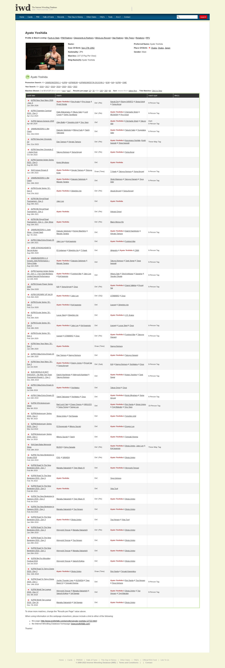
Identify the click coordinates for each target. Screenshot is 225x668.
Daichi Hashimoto (132, 231)
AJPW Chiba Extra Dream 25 (42, 240)
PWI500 (79, 660)
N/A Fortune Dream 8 (39, 170)
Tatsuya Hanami (131, 179)
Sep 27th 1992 (88, 48)
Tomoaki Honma (131, 437)
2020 (64, 87)
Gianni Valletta (130, 285)
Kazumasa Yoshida (132, 140)
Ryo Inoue (86, 102)
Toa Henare (78, 509)
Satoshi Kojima (78, 561)
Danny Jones (76, 363)
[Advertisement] (171, 7)
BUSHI (59, 447)
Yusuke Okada (116, 276)
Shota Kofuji (140, 102)
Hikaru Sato (77, 112)
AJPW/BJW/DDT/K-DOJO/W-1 (91, 83)
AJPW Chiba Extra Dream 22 (42, 395)
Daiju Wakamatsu (63, 112)
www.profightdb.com (80, 624)
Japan (167, 48)
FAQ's (102, 17)
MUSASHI (114, 115)
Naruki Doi (114, 102)
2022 (75, 87)
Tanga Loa (74, 407)
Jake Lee (60, 201)
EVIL (58, 457)
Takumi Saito (130, 130)
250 (105, 91)
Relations (140, 38)
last (68, 91)
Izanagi (113, 305)
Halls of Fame (48, 17)
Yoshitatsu (134, 364)
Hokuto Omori (116, 212)
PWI (37, 17)
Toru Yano (84, 122)
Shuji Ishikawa (127, 274)
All (110, 91)
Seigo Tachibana (70, 115)
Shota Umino (141, 404)
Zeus (76, 287)
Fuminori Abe (130, 241)
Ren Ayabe (75, 102)
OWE (124, 83)
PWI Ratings (66, 38)
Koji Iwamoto (71, 241)
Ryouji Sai (88, 363)
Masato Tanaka (62, 182)
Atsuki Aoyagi (115, 191)
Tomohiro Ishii (72, 122)
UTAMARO (114, 296)
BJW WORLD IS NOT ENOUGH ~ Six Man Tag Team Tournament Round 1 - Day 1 (39, 374)
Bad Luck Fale (62, 404)
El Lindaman (61, 250)
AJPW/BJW (73, 83)
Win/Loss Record (103, 38)
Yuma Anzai (116, 104)
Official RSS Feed (150, 660)
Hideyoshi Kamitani (80, 375)
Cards (30, 17)
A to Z (118, 17)
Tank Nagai (129, 261)
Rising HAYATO (127, 102)
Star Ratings (117, 38)
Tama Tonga (63, 407)
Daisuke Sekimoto (63, 130)
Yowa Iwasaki (124, 143)
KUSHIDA (79, 580)
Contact (127, 17)
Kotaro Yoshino (131, 375)
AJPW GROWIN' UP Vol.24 (42, 294)
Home (21, 17)
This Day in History (75, 17)
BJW (108, 83)
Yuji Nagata (73, 416)
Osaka (154, 48)
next (64, 91)
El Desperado (61, 426)
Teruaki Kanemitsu (128, 571)
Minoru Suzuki (75, 426)
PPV (148, 38)
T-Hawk (113, 171)
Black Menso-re (117, 222)
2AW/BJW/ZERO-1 (53, 83)
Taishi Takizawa (62, 397)
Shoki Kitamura (116, 179)
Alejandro (114, 250)
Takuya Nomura (62, 152)
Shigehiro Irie (76, 191)
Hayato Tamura (75, 142)
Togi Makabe (117, 407)
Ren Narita (129, 404)
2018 (53, 87)
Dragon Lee (129, 426)
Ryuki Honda (61, 104)
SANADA (66, 457)
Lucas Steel (61, 315)
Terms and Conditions (128, 663)
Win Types (129, 38)
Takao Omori (115, 388)
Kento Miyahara (62, 162)
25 (94, 91)
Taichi (72, 437)
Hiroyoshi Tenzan (132, 468)
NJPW (118, 83)
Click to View (157, 91)
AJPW (64, 83)
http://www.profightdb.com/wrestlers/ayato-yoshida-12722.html (69, 621)
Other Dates (91, 17)
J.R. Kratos (129, 315)
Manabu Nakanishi (63, 468)
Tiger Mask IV (79, 468)
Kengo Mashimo (79, 231)
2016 (42, 87)
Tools (110, 17)
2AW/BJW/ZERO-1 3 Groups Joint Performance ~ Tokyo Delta (38, 260)
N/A (112, 83)
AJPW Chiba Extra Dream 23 (42, 354)
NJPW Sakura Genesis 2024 (42, 121)
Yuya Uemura (115, 478)
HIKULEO (88, 404)
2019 (58, 87)
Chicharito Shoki (131, 112)
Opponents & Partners (84, 38)
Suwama (138, 274)
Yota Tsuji (114, 488)
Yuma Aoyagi (76, 152)
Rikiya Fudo (78, 130)
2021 (70, 87)
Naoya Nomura (116, 346)
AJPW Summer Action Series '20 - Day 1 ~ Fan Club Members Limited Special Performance (40, 273)
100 (101, 91)
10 (90, 91)
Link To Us (165, 660)
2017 (47, 87)
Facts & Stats (53, 38)
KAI (57, 287)
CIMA (137, 250)
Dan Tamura (61, 142)
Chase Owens (76, 404)
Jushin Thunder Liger (64, 580)
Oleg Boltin (60, 122)
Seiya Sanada (69, 447)
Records (60, 17)
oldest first (133, 91)
